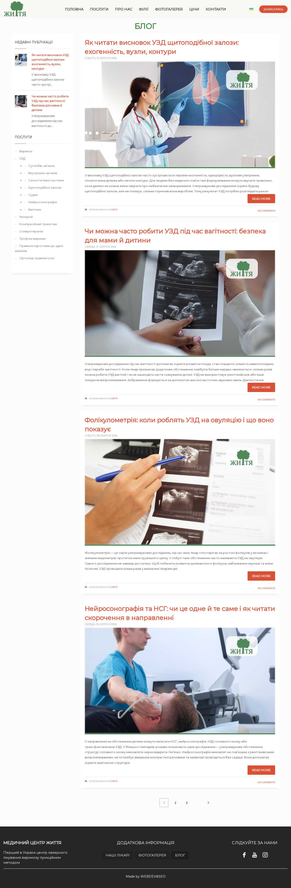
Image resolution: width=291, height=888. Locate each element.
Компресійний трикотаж (38, 224)
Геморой (26, 217)
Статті (114, 210)
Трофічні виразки (32, 238)
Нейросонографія (42, 202)
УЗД (22, 158)
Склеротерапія (31, 231)
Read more (261, 198)
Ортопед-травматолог (37, 258)
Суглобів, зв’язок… (42, 166)
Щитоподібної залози (44, 187)
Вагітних (34, 209)
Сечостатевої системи (46, 180)
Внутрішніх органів (42, 173)
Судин (33, 195)
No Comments (266, 211)
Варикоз (25, 151)
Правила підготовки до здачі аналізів (39, 248)
